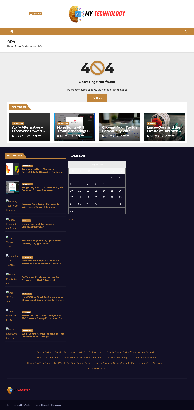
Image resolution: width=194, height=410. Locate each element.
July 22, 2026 (156, 136)
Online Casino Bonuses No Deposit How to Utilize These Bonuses (68, 357)
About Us (144, 363)
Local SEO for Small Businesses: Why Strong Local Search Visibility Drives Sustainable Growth (42, 300)
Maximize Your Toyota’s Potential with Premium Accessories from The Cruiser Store (42, 263)
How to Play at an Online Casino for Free (115, 363)
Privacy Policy (44, 352)
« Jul (70, 219)
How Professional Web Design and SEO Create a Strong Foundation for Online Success (42, 318)
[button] (186, 31)
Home (10, 46)
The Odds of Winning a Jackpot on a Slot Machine (130, 357)
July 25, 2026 (67, 136)
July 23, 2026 (111, 136)
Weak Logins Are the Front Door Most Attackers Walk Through (43, 335)
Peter (38, 136)
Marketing (26, 294)
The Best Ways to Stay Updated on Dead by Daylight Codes (41, 242)
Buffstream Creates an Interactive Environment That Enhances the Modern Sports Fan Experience (41, 280)
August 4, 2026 (23, 136)
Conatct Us (60, 352)
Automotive (27, 257)
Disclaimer (157, 363)
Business (151, 123)
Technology (18, 123)
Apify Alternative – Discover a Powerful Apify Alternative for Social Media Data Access (42, 172)
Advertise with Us (97, 368)
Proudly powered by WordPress (20, 405)
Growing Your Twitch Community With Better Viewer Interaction (40, 205)
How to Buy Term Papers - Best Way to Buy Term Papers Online (59, 363)
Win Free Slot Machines (91, 352)
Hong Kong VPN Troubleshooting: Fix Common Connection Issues (42, 189)
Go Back (97, 98)
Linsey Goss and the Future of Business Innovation (163, 131)
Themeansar (56, 405)
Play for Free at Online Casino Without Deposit (130, 352)
